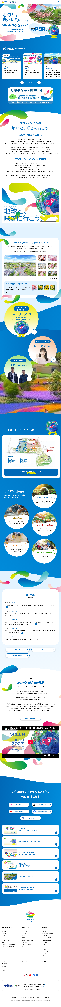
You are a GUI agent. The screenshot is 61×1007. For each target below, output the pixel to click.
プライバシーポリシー (22, 997)
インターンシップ (25, 946)
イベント (4, 961)
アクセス (4, 970)
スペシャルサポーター (6, 935)
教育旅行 (43, 955)
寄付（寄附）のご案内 (46, 929)
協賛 (42, 946)
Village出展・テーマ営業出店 (27, 931)
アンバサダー (4, 933)
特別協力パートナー (45, 944)
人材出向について (45, 951)
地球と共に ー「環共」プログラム (28, 944)
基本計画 (4, 931)
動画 (3, 942)
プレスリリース (43, 649)
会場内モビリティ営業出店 (47, 937)
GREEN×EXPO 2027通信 (7, 947)
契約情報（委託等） (17, 655)
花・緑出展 (24, 933)
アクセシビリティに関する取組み (8, 946)
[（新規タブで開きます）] (24, 975)
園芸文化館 (24, 937)
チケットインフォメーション (27, 929)
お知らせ (17, 649)
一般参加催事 (44, 942)
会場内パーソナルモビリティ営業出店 (49, 939)
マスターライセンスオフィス (47, 957)
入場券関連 (44, 949)
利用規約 (14, 997)
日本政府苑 (24, 939)
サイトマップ (46, 997)
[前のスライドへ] (22, 82)
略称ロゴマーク (45, 953)
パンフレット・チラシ (6, 940)
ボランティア (24, 942)
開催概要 (4, 929)
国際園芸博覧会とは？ (30, 718)
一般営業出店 (44, 935)
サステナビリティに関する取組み (8, 944)
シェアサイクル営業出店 (46, 940)
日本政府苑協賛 (45, 947)
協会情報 (24, 961)
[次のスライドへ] (39, 82)
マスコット (4, 937)
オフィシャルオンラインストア (27, 940)
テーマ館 (23, 935)
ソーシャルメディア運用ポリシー (35, 997)
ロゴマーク (4, 939)
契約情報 (44, 961)
